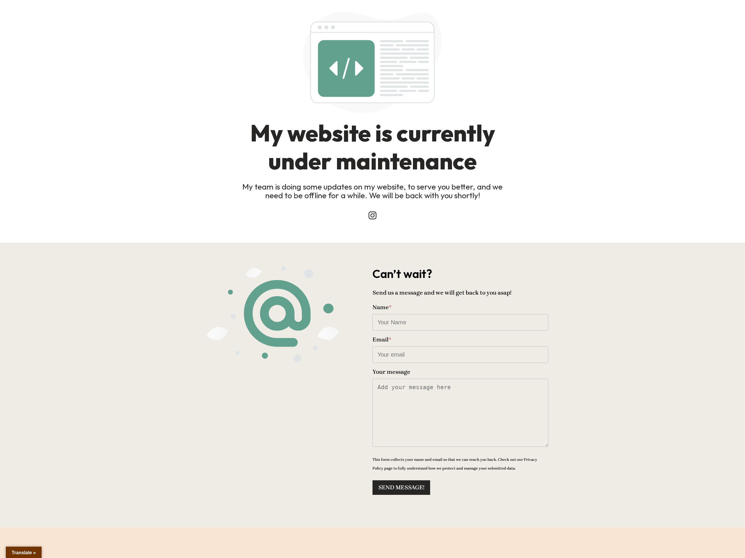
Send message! (401, 487)
